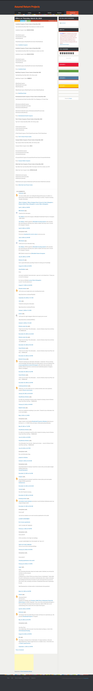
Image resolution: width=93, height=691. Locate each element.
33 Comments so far (52, 20)
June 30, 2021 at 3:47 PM (24, 448)
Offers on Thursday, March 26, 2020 (28, 18)
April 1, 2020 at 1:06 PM (24, 207)
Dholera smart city (23, 326)
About (8, 678)
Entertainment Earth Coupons (25, 115)
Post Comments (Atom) (26, 671)
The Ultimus (21, 216)
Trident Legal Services (25, 643)
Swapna (21, 476)
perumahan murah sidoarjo (25, 501)
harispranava (22, 482)
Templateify (85, 678)
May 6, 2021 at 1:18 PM (24, 415)
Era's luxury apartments (24, 522)
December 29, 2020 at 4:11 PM (26, 371)
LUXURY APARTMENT (24, 518)
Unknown (21, 193)
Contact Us (72, 12)
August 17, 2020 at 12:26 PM (25, 285)
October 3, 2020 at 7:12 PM (25, 310)
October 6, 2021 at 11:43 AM (25, 460)
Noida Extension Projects (64, 44)
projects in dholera (23, 457)
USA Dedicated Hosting (24, 630)
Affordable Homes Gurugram (38, 253)
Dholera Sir (21, 260)
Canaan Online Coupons (24, 160)
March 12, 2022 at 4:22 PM (25, 591)
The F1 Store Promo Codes (24, 136)
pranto (20, 313)
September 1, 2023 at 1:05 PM (26, 646)
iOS (39, 12)
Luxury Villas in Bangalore (42, 204)
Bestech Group (22, 359)
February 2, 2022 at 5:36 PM (25, 528)
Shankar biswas (22, 288)
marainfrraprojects (23, 470)
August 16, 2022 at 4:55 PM (25, 634)
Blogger (70, 98)
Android (49, 12)
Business (59, 12)
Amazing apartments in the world (26, 560)
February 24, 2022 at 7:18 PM (25, 563)
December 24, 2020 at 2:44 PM (26, 355)
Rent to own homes (27, 390)
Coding (29, 12)
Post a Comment (20, 649)
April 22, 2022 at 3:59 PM (24, 608)
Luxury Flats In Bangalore (35, 280)
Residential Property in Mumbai (39, 421)
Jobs (12, 678)
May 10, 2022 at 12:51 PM (24, 619)
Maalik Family (22, 407)
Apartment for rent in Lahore (31, 234)
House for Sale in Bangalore (46, 202)
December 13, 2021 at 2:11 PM (26, 473)
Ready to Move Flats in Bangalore (27, 204)
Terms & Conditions (18, 678)
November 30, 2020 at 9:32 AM (26, 344)
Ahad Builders (22, 269)
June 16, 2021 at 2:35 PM (24, 437)
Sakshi (20, 594)
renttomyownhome (23, 385)
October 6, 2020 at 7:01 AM (25, 323)
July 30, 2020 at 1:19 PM (24, 256)
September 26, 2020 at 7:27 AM (26, 297)
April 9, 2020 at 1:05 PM (24, 228)
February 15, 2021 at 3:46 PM (25, 404)
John (20, 301)
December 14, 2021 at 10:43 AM (26, 486)
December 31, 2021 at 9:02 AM (26, 506)
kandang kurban (23, 498)
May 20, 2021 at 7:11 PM (24, 426)
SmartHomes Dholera (24, 396)
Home (19, 12)
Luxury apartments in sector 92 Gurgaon (28, 365)
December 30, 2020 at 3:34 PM (26, 382)
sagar (20, 567)
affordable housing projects (39, 221)
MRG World (21, 210)
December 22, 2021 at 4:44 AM (26, 495)
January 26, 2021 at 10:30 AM (26, 393)
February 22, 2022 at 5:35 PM (25, 549)
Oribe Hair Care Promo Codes (25, 185)
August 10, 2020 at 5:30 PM (25, 266)
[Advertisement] (24, 662)
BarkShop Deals (22, 93)
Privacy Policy (26, 678)
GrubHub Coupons (23, 45)
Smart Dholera (22, 348)
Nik (19, 637)
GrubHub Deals (22, 69)
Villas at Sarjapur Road (33, 202)
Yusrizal (20, 489)
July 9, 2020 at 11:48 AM (24, 237)
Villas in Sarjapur (23, 202)
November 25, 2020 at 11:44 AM (26, 333)
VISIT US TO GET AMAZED (25, 544)
